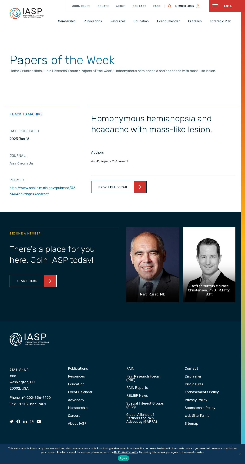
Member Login (184, 6)
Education (76, 384)
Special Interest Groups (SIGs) (145, 405)
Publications (78, 369)
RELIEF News (137, 396)
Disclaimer (193, 376)
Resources (76, 376)
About (121, 6)
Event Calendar (80, 392)
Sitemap (191, 424)
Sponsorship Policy (200, 408)
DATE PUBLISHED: (25, 131)
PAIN (130, 369)
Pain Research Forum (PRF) (143, 378)
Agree (123, 458)
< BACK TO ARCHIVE (26, 114)
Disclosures (194, 384)
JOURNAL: (18, 156)
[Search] (170, 6)
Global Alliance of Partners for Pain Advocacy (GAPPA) (141, 418)
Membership (78, 408)
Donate (103, 6)
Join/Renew (81, 6)
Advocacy (76, 400)
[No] (240, 454)
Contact (139, 6)
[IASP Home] (27, 13)
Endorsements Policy (202, 392)
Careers (74, 416)
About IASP (77, 424)
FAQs (157, 6)
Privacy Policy (196, 400)
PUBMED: (17, 180)
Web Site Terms (197, 416)
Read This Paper (112, 186)
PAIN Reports (137, 388)
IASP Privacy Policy (126, 452)
